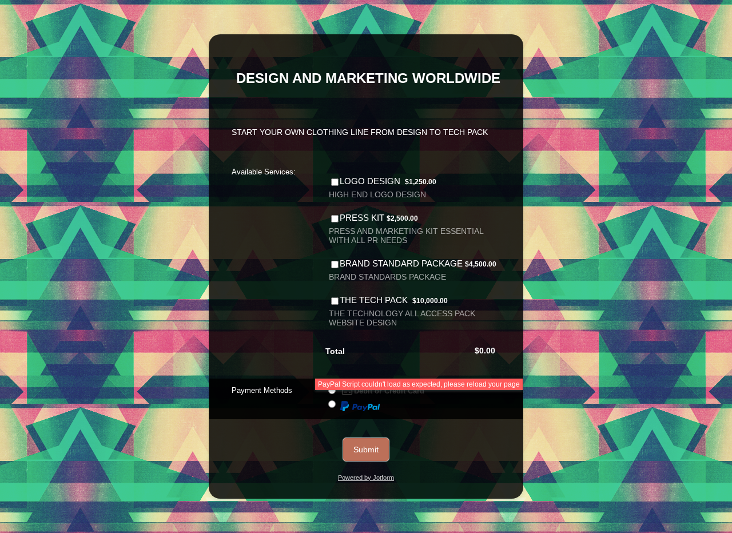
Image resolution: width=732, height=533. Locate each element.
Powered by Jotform (366, 477)
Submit (366, 449)
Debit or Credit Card (389, 391)
